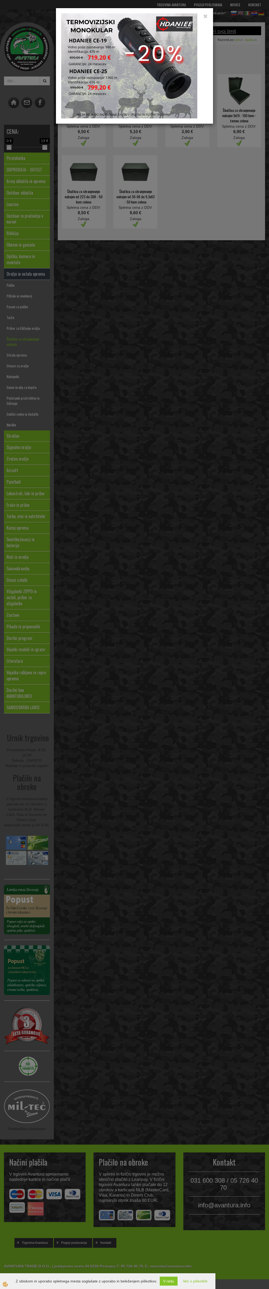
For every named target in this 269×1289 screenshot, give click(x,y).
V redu (168, 1281)
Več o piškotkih (195, 1281)
